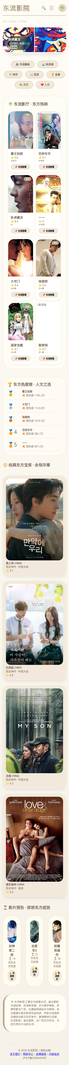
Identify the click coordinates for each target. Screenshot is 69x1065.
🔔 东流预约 (12, 976)
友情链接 (41, 1054)
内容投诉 (54, 1054)
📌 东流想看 (20, 167)
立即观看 (13, 47)
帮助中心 (28, 1054)
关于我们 (15, 1054)
